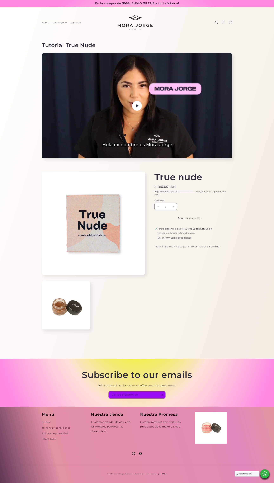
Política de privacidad (55, 433)
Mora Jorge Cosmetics (124, 474)
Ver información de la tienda (175, 237)
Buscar (46, 422)
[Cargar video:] (137, 105)
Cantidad (159, 200)
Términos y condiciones (56, 427)
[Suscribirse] (161, 395)
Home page (49, 438)
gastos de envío (187, 191)
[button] (59, 22)
